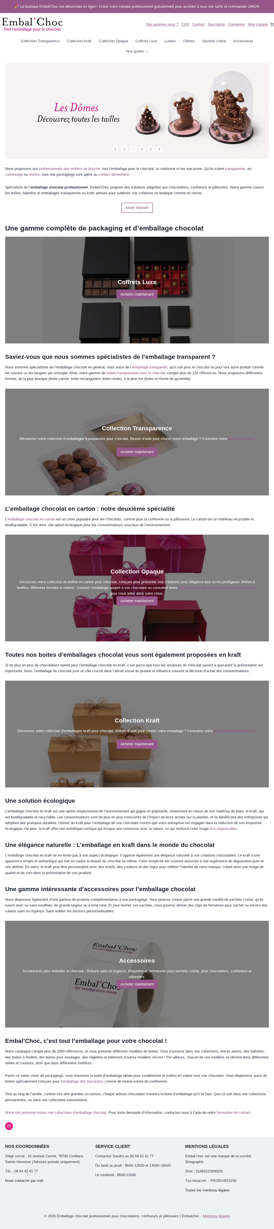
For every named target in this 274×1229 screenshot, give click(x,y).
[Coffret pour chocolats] (137, 111)
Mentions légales (216, 1216)
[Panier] (272, 24)
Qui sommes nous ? (162, 24)
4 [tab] (142, 149)
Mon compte (258, 24)
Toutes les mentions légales (207, 1190)
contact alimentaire (113, 174)
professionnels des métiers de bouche (69, 169)
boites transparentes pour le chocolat (136, 373)
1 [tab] (115, 149)
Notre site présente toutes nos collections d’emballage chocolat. (56, 1113)
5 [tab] (151, 149)
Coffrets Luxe (146, 41)
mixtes (34, 174)
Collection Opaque (113, 41)
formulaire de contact (233, 1113)
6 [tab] (159, 149)
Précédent (17, 111)
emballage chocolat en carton (31, 519)
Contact (198, 24)
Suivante (256, 111)
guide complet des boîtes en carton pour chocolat (217, 588)
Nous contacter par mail (24, 1181)
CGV (185, 24)
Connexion (236, 24)
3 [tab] (133, 149)
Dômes (189, 41)
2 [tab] (124, 149)
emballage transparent (149, 367)
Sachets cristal (214, 41)
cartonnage (14, 174)
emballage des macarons (83, 1081)
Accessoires (243, 41)
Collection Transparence (40, 41)
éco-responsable (223, 829)
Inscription (216, 24)
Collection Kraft (79, 41)
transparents (235, 169)
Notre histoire (137, 208)
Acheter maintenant (137, 294)
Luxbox (170, 41)
